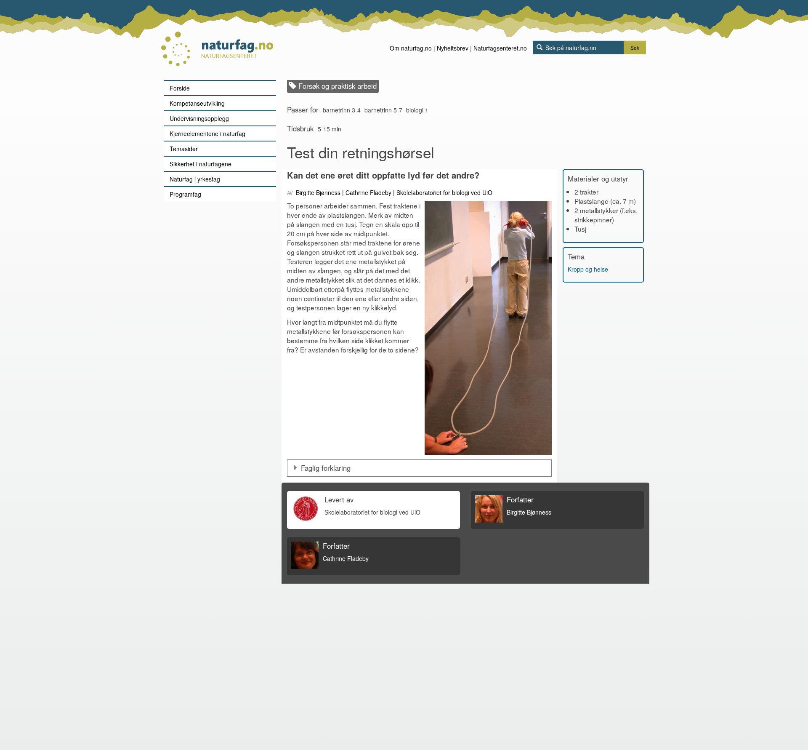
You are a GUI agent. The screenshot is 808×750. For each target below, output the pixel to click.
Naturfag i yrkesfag (195, 179)
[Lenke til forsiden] (217, 40)
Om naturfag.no (411, 48)
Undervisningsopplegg (199, 118)
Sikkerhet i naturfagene (200, 164)
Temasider (184, 148)
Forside (180, 88)
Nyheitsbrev (452, 48)
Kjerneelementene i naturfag (207, 133)
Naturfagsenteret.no (500, 48)
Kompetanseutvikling (197, 103)
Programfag (185, 194)
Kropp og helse (588, 269)
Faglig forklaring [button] (326, 468)
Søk (634, 47)
